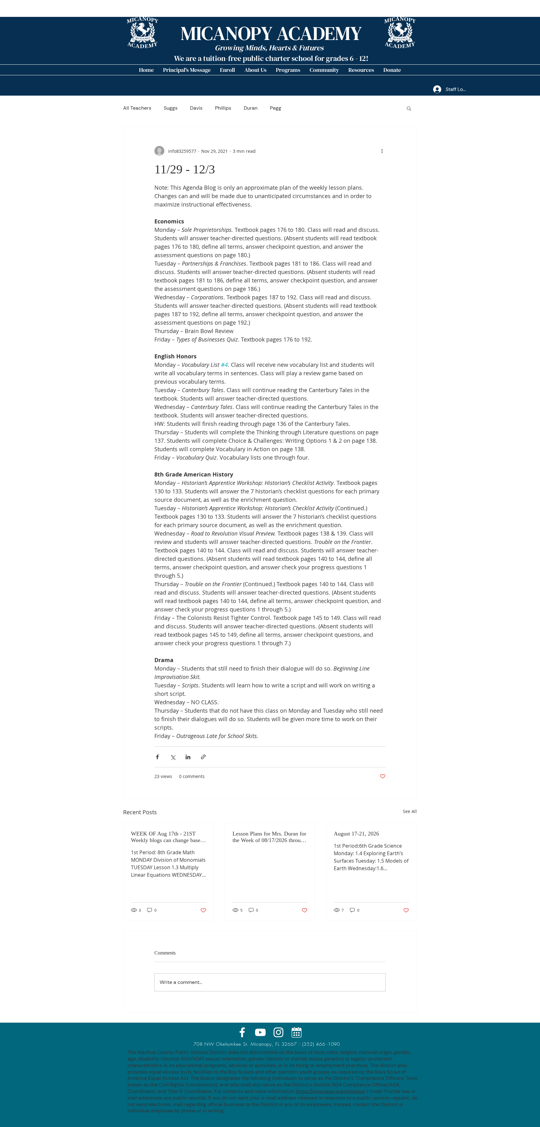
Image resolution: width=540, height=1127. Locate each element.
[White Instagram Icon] (278, 1032)
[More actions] (382, 151)
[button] (255, 70)
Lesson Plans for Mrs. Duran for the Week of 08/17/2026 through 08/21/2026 (269, 837)
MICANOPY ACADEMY (271, 33)
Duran (251, 108)
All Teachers (137, 108)
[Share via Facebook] (157, 757)
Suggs (171, 108)
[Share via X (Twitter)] (173, 757)
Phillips (223, 108)
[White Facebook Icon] (242, 1032)
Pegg (275, 108)
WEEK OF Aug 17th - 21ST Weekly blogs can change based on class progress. (167, 837)
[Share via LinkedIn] (188, 757)
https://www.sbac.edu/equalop (330, 1091)
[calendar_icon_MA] (296, 1032)
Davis (196, 108)
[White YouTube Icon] (260, 1032)
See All (410, 811)
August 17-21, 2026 (356, 833)
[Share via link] (203, 757)
